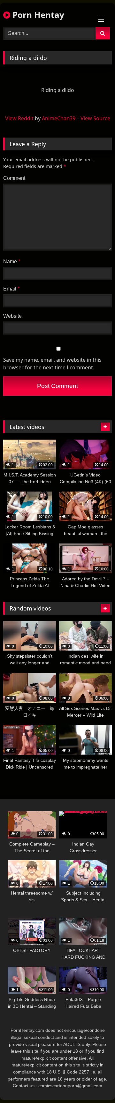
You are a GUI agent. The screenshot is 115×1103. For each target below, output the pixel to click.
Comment (14, 178)
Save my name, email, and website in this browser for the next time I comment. (52, 363)
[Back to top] (95, 1084)
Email (11, 288)
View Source (95, 118)
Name (11, 261)
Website (12, 316)
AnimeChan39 (58, 118)
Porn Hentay (37, 15)
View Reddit (19, 118)
